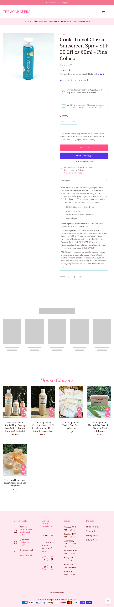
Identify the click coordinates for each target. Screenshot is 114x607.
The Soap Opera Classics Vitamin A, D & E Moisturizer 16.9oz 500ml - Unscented (43, 427)
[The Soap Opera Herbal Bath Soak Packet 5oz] (71, 402)
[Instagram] (45, 567)
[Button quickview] (23, 409)
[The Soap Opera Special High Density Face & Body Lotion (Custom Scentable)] (15, 402)
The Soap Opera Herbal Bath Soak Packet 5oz (71, 425)
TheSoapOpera (51, 599)
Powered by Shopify (67, 599)
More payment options (84, 162)
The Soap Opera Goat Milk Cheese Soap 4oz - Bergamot (15, 483)
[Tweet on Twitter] (74, 277)
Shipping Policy (92, 527)
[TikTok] (52, 567)
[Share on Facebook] (68, 277)
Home (26, 21)
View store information (73, 173)
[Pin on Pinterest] (80, 277)
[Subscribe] (52, 535)
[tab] (4, 416)
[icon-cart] (103, 12)
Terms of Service (93, 531)
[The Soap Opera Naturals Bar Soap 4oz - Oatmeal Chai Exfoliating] (99, 402)
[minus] (62, 122)
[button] (84, 147)
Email (45, 535)
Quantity (64, 116)
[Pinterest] (52, 559)
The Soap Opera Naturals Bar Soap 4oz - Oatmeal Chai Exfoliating (99, 427)
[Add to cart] (23, 414)
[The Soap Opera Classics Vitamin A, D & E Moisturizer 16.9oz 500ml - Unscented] (43, 402)
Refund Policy (91, 540)
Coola (62, 34)
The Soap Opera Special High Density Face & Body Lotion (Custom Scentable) (14, 427)
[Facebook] (45, 559)
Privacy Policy (91, 536)
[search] (97, 12)
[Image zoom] (28, 59)
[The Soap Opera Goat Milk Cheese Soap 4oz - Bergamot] (15, 460)
